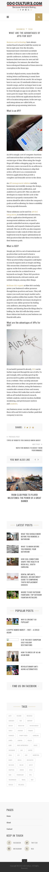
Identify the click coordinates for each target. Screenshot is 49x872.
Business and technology (16, 42)
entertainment (34, 726)
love (26, 755)
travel (24, 780)
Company (29, 721)
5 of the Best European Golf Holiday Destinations (31, 642)
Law (21, 750)
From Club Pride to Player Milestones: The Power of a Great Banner (24, 498)
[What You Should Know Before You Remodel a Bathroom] (13, 534)
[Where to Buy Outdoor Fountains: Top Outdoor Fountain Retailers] (13, 592)
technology (20, 775)
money (10, 760)
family (10, 730)
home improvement (22, 745)
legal (10, 755)
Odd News (11, 765)
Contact (9, 829)
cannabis (11, 721)
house (35, 745)
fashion (20, 730)
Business (21, 29)
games (10, 740)
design (11, 726)
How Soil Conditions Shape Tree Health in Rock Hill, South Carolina (30, 563)
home (10, 745)
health (30, 740)
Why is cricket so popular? (28, 620)
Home (9, 816)
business (29, 716)
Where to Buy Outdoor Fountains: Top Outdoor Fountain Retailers (31, 595)
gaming (20, 740)
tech (10, 775)
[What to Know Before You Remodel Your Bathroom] (13, 546)
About (9, 822)
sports (22, 770)
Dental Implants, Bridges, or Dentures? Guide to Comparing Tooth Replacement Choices (31, 579)
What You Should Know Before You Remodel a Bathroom (31, 536)
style (30, 770)
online (22, 765)
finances (11, 735)
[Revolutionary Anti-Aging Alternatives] (13, 666)
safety (31, 765)
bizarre (19, 716)
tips (30, 775)
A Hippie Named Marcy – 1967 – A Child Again (23, 631)
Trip (32, 780)
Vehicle (11, 785)
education (21, 726)
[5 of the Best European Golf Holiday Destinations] (13, 639)
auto (10, 716)
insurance (12, 750)
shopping (11, 770)
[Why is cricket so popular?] (13, 619)
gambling (36, 735)
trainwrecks (12, 780)
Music (19, 760)
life (18, 755)
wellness (21, 785)
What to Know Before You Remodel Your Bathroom (30, 549)
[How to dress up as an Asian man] (13, 652)
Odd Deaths (30, 760)
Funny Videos (23, 735)
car (21, 721)
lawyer (30, 750)
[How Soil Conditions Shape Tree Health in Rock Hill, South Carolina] (13, 559)
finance (30, 730)
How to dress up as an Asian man (30, 653)
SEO (33, 369)
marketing (36, 755)
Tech (30, 29)
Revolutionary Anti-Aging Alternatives (30, 667)
